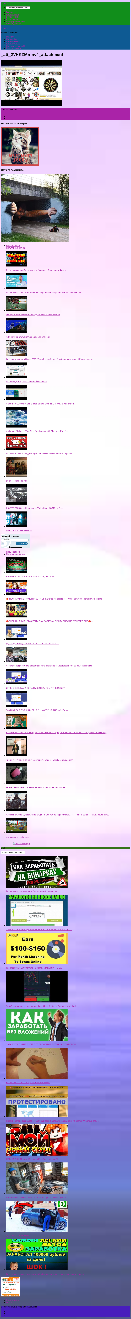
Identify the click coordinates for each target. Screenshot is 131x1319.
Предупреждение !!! (15, 21)
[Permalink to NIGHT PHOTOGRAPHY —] (16, 526)
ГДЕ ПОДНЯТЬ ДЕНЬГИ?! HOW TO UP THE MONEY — (32, 643)
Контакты (10, 1302)
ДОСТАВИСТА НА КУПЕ (17, 1236)
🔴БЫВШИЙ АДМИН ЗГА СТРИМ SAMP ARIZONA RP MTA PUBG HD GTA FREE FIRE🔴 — (49, 621)
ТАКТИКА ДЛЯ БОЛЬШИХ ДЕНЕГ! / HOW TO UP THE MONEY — (37, 710)
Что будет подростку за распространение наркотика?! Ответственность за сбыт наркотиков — (50, 666)
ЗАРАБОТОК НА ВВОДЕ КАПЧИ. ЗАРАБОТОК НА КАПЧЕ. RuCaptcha (39, 929)
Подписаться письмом (15, 547)
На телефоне (12, 14)
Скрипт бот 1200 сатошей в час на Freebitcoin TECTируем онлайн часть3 (40, 404)
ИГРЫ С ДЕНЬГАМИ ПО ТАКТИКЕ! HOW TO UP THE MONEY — (36, 688)
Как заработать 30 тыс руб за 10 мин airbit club (28, 1083)
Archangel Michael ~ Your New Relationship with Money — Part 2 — (37, 431)
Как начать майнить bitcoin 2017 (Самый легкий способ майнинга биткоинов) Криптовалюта (49, 359)
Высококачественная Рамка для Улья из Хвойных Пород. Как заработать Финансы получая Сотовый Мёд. (56, 732)
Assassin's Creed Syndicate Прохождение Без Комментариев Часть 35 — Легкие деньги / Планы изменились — (59, 815)
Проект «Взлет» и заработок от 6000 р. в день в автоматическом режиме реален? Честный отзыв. (52, 1121)
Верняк (4, 3)
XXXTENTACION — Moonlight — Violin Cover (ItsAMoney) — (34, 508)
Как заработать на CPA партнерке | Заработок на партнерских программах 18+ (43, 292)
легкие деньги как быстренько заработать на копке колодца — (35, 787)
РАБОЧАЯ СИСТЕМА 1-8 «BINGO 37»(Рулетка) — (30, 576)
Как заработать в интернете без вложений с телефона (31, 891)
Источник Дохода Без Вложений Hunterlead (26, 381)
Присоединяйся (13, 24)
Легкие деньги (13, 19)
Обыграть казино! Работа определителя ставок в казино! (33, 315)
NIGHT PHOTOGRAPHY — (19, 530)
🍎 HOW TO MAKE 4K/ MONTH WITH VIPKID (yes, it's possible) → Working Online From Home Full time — (55, 599)
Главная (10, 12)
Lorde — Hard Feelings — (18, 481)
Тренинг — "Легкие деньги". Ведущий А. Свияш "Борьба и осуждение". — (41, 760)
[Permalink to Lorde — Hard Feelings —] (16, 476)
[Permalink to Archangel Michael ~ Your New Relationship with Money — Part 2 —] (16, 427)
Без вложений (13, 17)
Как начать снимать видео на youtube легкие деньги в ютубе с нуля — (39, 453)
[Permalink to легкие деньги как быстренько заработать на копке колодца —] (16, 783)
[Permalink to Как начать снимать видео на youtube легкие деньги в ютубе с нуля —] (16, 449)
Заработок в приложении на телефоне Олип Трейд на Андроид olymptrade (41, 1006)
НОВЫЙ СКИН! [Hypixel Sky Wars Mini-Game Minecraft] (32, 1159)
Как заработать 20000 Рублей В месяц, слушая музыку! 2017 (35, 968)
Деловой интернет (10, 536)
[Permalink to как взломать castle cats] (16, 833)
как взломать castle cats (17, 837)
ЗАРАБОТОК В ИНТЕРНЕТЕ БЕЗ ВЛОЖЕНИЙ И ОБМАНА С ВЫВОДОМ (41, 1044)
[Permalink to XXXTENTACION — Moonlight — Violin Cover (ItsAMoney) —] (16, 504)
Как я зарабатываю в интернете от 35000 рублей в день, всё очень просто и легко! (45, 1274)
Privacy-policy (12, 1300)
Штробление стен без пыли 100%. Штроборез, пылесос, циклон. (36, 1197)
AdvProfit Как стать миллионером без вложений (28, 337)
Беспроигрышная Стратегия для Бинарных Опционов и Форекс (36, 270)
